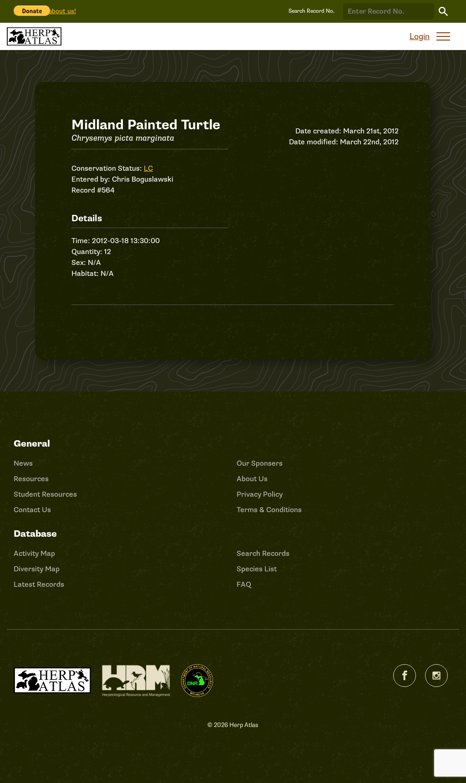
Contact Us (32, 509)
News (23, 463)
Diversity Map (37, 569)
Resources (31, 478)
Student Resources (45, 494)
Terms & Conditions (269, 509)
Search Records (263, 553)
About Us (252, 478)
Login (420, 36)
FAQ (244, 584)
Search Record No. (311, 11)
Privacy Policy (260, 494)
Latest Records (39, 584)
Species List (257, 569)
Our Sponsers (260, 463)
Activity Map (34, 553)
